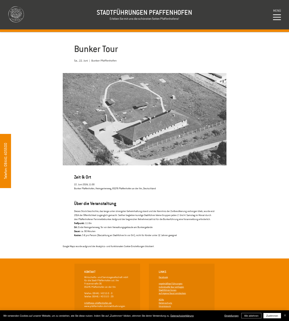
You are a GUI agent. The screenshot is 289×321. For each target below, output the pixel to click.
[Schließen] (285, 315)
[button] (277, 11)
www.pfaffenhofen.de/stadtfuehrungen (104, 306)
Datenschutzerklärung (182, 315)
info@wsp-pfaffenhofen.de (98, 302)
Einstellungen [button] (231, 315)
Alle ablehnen (251, 315)
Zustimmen (272, 315)
